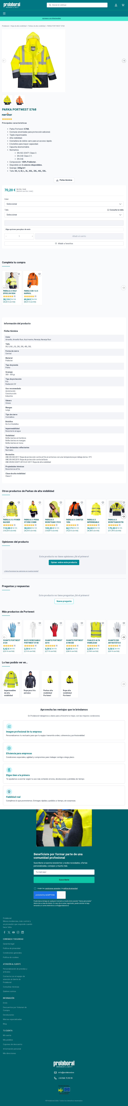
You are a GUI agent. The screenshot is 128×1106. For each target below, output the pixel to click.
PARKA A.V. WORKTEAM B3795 (116, 521)
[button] (7, 100)
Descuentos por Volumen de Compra (15, 1008)
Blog (5, 1024)
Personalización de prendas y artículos (15, 970)
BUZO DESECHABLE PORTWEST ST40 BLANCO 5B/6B (32, 641)
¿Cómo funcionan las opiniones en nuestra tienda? (21, 571)
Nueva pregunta (64, 601)
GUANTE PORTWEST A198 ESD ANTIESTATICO (74, 641)
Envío (5, 1003)
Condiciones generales (12, 953)
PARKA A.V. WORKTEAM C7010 (53, 521)
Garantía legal (8, 944)
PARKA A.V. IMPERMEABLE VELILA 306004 (93, 521)
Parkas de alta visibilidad (36, 26)
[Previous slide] (4, 61)
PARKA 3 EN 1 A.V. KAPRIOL (31, 292)
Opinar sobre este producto (64, 562)
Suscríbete (64, 880)
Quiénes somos (9, 991)
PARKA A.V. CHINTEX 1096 (74, 521)
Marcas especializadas (12, 1019)
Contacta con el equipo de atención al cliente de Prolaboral (14, 979)
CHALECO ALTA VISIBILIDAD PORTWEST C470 (94, 641)
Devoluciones (8, 1015)
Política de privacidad (11, 948)
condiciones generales (52, 888)
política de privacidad (70, 888)
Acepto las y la (58, 888)
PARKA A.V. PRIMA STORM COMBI (31, 521)
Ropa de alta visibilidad (18, 26)
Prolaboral (5, 26)
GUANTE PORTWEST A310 (53, 641)
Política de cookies (11, 957)
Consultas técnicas (11, 987)
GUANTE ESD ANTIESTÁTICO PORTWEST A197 (115, 641)
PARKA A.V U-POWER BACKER (11, 521)
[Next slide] (124, 61)
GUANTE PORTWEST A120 (11, 641)
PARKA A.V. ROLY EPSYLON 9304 (10, 292)
